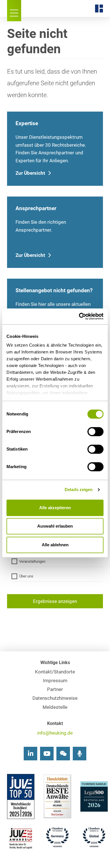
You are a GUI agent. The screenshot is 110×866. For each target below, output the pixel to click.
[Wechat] (63, 753)
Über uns (26, 576)
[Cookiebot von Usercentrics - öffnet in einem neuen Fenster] (79, 316)
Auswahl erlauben (55, 526)
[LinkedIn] (30, 753)
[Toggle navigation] (14, 10)
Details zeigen (79, 489)
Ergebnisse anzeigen (55, 601)
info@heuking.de (55, 733)
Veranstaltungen (32, 561)
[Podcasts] (79, 753)
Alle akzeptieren (55, 507)
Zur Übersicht (30, 173)
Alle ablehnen (55, 544)
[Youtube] (47, 753)
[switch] (95, 431)
